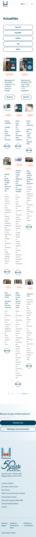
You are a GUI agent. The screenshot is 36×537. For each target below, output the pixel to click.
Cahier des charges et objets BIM (12, 500)
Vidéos (18, 49)
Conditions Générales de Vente (14, 525)
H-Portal (4, 507)
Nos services (5, 490)
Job (18, 44)
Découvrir (10, 97)
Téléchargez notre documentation (18, 429)
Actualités (18, 33)
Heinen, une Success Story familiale (13, 493)
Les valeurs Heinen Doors (9, 487)
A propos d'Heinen (7, 483)
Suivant (24, 394)
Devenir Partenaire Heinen (9, 504)
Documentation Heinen (8, 497)
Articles (18, 38)
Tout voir (18, 27)
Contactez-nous (18, 423)
